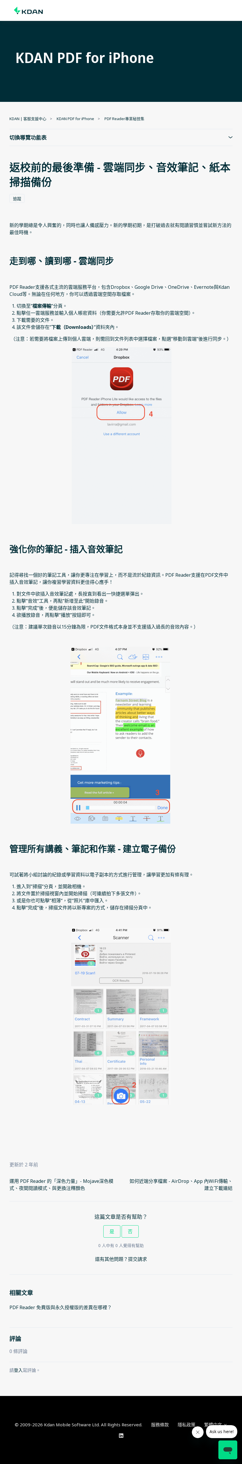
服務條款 (160, 1424)
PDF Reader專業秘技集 (124, 118)
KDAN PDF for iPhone (75, 118)
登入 (18, 1370)
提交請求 (137, 1259)
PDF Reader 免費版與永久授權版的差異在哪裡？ (60, 1307)
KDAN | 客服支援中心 (27, 118)
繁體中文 (213, 1424)
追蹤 (17, 198)
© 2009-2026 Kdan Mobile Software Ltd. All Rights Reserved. (78, 1424)
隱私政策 (186, 1424)
